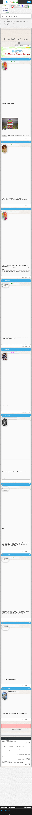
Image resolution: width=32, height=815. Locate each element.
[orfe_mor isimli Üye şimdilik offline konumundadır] (4, 356)
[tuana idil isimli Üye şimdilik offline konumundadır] (5, 560)
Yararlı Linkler (10, 16)
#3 (29, 208)
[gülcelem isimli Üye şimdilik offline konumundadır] (4, 148)
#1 (29, 58)
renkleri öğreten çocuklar (7, 745)
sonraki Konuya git (21, 733)
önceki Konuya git (11, 733)
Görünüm (27, 45)
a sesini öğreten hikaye (6, 750)
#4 (29, 280)
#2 (29, 141)
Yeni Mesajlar (6, 16)
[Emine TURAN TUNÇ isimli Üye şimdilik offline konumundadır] (4, 695)
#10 (29, 688)
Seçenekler (21, 45)
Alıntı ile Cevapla (26, 138)
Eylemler (15, 16)
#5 (29, 349)
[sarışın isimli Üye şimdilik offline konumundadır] (5, 489)
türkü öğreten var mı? (6, 740)
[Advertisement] (20, 11)
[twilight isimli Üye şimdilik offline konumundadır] (5, 285)
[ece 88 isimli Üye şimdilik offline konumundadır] (4, 422)
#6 (29, 414)
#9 (29, 622)
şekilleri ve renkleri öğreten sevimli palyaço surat (12, 756)
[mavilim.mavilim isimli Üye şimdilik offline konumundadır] (4, 65)
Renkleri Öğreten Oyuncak (16, 39)
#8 (29, 554)
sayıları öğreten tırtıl (6, 761)
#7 (29, 483)
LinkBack (17, 45)
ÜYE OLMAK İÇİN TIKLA (16, 729)
